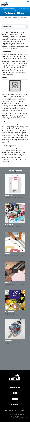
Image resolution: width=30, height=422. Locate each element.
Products (15, 387)
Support (15, 404)
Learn (15, 399)
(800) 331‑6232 (23, 418)
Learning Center (7, 17)
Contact (22, 410)
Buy (15, 393)
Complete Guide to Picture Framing (19, 17)
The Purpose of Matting (6, 18)
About (14, 410)
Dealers (7, 410)
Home (2, 17)
